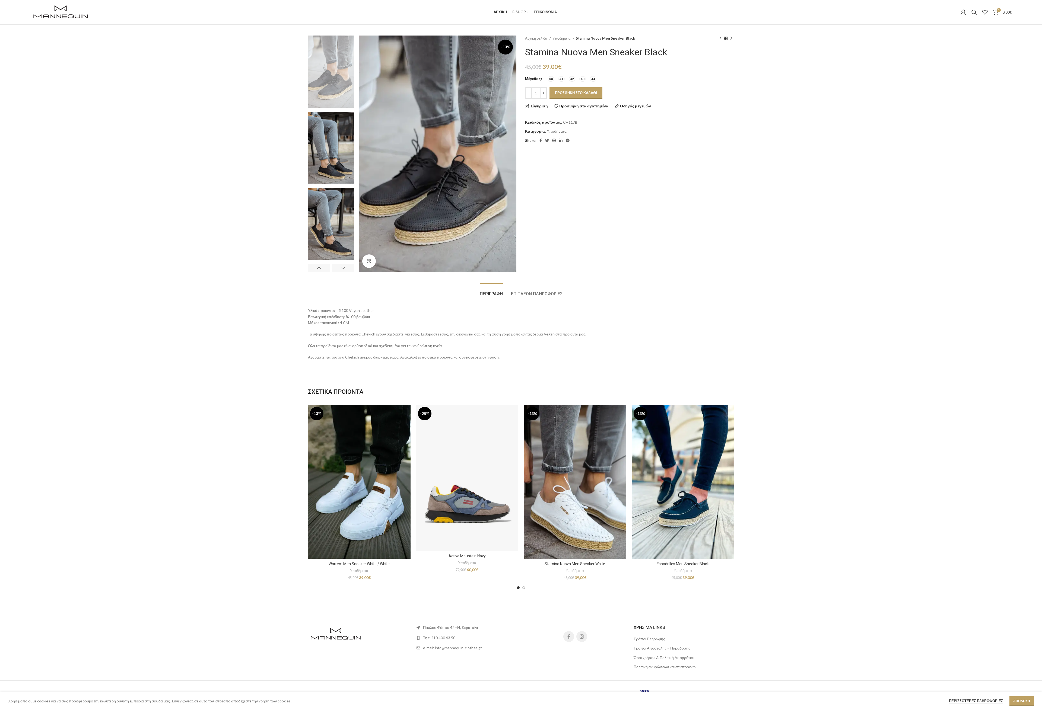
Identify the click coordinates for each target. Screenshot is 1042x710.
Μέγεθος (533, 78)
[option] (331, 72)
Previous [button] (319, 268)
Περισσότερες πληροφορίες (976, 701)
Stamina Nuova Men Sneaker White (575, 564)
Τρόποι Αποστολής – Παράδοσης (662, 648)
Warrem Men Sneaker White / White (359, 564)
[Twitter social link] (547, 140)
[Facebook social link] (541, 140)
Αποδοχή (1021, 701)
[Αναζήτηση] (974, 12)
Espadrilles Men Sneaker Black (683, 564)
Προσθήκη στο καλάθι (576, 93)
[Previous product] (720, 38)
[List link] (467, 638)
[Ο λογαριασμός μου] (963, 12)
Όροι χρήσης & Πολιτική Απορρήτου (664, 657)
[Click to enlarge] (369, 261)
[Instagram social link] (581, 636)
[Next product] (731, 38)
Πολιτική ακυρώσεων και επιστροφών (665, 666)
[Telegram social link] (567, 140)
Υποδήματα (561, 38)
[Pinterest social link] (554, 140)
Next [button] (343, 268)
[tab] (491, 291)
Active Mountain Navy (467, 556)
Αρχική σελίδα (536, 38)
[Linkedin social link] (561, 140)
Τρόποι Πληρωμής (649, 639)
